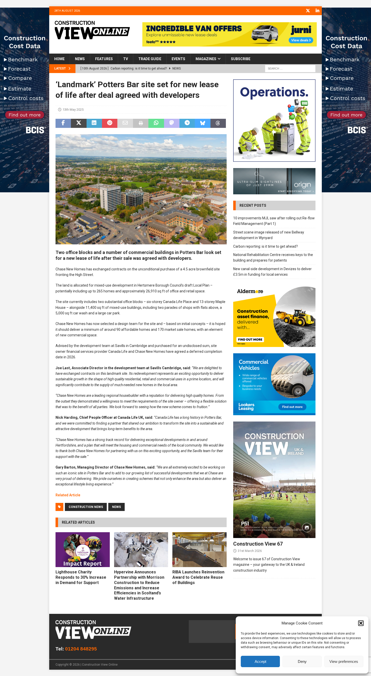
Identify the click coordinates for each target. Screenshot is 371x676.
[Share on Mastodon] (171, 123)
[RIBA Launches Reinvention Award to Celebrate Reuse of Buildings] (199, 549)
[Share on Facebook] (63, 123)
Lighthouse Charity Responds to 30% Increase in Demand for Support (81, 577)
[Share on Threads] (218, 123)
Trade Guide (149, 59)
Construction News (86, 507)
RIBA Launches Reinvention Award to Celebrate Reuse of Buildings (198, 577)
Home (59, 59)
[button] (360, 623)
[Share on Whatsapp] (156, 123)
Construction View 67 (258, 544)
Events (178, 59)
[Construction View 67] (274, 480)
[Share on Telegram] (187, 123)
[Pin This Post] (109, 123)
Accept (260, 661)
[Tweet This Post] (78, 123)
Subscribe (240, 59)
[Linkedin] (317, 10)
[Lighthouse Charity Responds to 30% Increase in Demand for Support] (83, 549)
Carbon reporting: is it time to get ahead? (265, 246)
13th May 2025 (73, 109)
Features (104, 59)
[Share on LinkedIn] (94, 123)
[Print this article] (140, 123)
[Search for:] (290, 68)
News (80, 59)
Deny (302, 661)
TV (125, 59)
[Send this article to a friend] (125, 123)
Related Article (68, 495)
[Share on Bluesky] (202, 123)
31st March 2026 (250, 551)
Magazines (206, 59)
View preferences (343, 661)
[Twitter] (307, 10)
